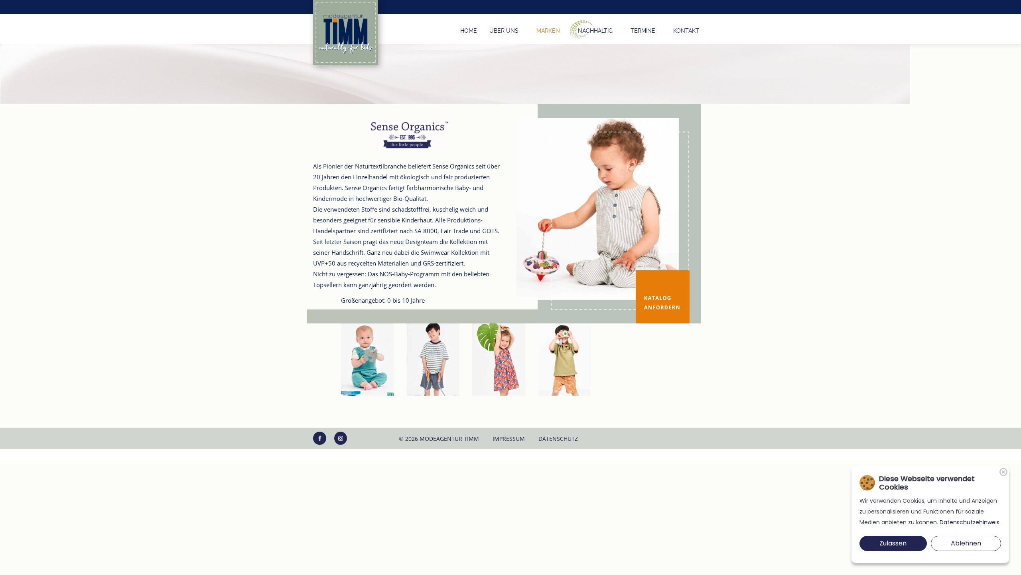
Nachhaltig (595, 31)
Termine (643, 31)
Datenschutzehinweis (969, 522)
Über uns (503, 31)
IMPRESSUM (509, 438)
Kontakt (686, 31)
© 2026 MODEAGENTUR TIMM (439, 438)
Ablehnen (966, 543)
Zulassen (893, 543)
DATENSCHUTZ (558, 438)
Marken (548, 31)
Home (468, 31)
